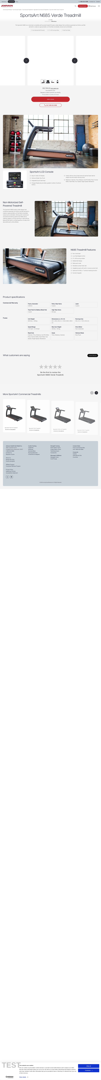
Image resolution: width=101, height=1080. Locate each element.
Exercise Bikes (31, 451)
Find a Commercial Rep (79, 447)
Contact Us (92, 1)
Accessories (53, 453)
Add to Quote (50, 99)
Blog (17, 1)
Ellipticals (30, 449)
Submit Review (93, 355)
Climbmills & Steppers (34, 454)
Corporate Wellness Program (13, 466)
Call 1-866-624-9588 (50, 105)
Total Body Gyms (54, 451)
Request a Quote (10, 454)
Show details (22, 1077)
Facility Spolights (10, 461)
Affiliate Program (10, 464)
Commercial (11, 1)
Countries (75, 457)
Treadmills (30, 447)
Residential (4, 1)
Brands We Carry (10, 459)
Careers (98, 1)
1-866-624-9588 (10, 451)
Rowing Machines (32, 453)
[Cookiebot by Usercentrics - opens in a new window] (9, 1077)
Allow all (88, 1066)
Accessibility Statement (12, 473)
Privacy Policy (9, 469)
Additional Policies (10, 471)
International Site (77, 455)
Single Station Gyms (55, 449)
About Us (8, 458)
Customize (88, 1070)
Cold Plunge (53, 459)
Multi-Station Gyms (55, 447)
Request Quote (82, 6)
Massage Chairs (54, 457)
